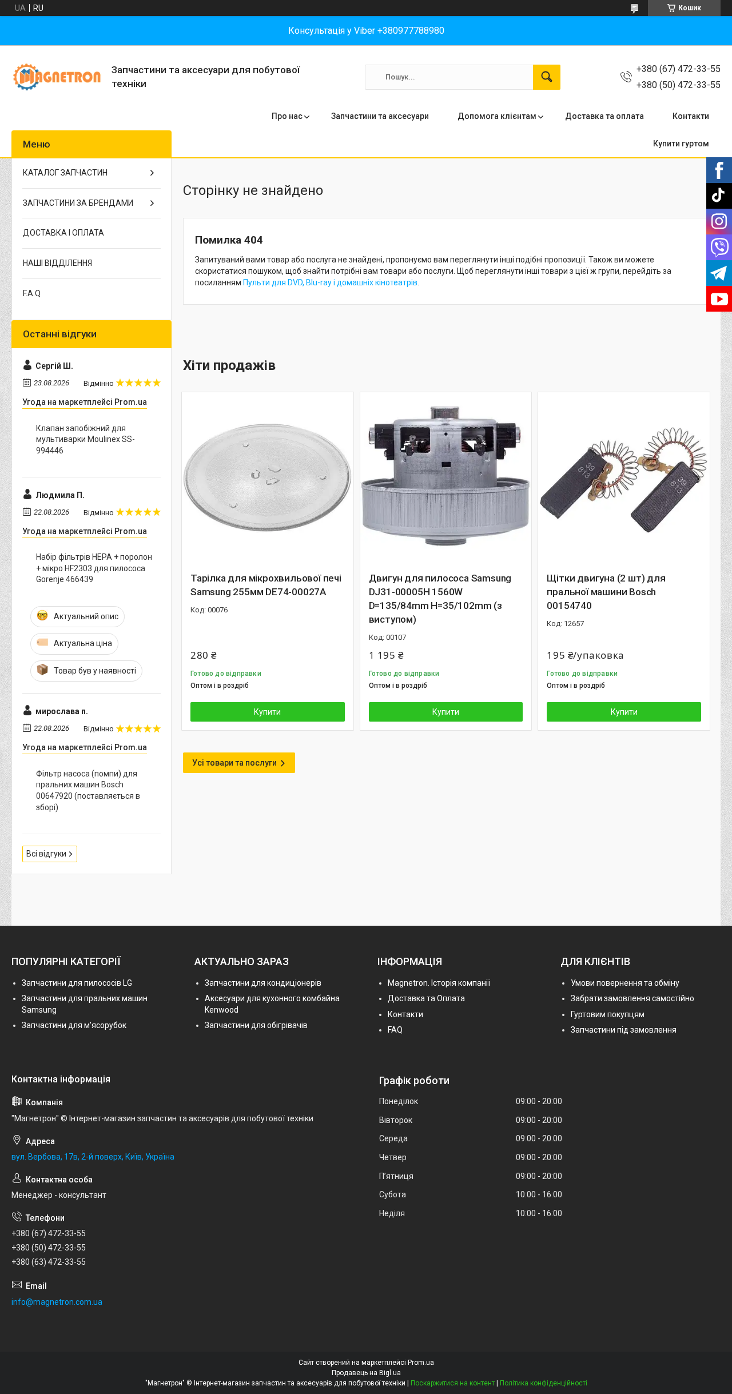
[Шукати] (546, 77)
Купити (267, 711)
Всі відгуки (46, 853)
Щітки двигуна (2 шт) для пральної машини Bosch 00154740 (606, 591)
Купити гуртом (681, 143)
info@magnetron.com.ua (56, 1302)
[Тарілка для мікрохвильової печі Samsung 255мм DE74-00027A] (267, 478)
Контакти (691, 116)
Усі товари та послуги (234, 762)
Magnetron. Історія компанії (439, 982)
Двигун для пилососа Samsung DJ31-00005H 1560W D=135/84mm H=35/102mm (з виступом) (440, 598)
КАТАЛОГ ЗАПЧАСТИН (65, 172)
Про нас (287, 116)
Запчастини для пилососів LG (77, 982)
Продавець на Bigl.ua (366, 1373)
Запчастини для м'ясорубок (74, 1025)
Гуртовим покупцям (608, 1014)
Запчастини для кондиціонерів (263, 982)
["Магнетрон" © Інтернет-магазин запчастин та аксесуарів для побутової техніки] (57, 76)
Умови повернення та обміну (625, 982)
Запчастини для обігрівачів (256, 1025)
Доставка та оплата (604, 116)
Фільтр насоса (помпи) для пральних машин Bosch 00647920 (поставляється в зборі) (88, 790)
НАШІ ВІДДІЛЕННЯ (57, 263)
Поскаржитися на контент (453, 1383)
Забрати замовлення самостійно (632, 998)
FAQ (395, 1029)
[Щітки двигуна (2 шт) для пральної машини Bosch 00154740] (624, 478)
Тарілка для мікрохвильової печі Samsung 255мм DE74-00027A (265, 585)
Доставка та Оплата (426, 998)
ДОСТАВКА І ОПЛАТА (63, 232)
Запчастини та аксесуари (380, 116)
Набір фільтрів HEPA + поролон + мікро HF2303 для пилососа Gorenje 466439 (94, 568)
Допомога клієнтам (497, 116)
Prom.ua (421, 1363)
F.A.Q (32, 293)
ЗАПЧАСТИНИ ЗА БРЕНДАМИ (78, 203)
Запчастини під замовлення (624, 1029)
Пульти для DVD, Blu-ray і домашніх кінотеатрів (330, 282)
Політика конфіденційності (543, 1383)
